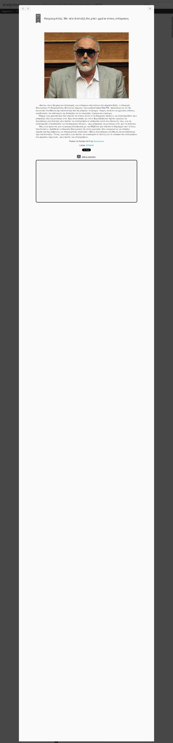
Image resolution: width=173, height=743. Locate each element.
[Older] (27, 8)
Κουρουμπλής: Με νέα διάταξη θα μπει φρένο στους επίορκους (86, 18)
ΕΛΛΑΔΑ (90, 145)
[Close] (150, 8)
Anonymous (99, 141)
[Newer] (22, 8)
